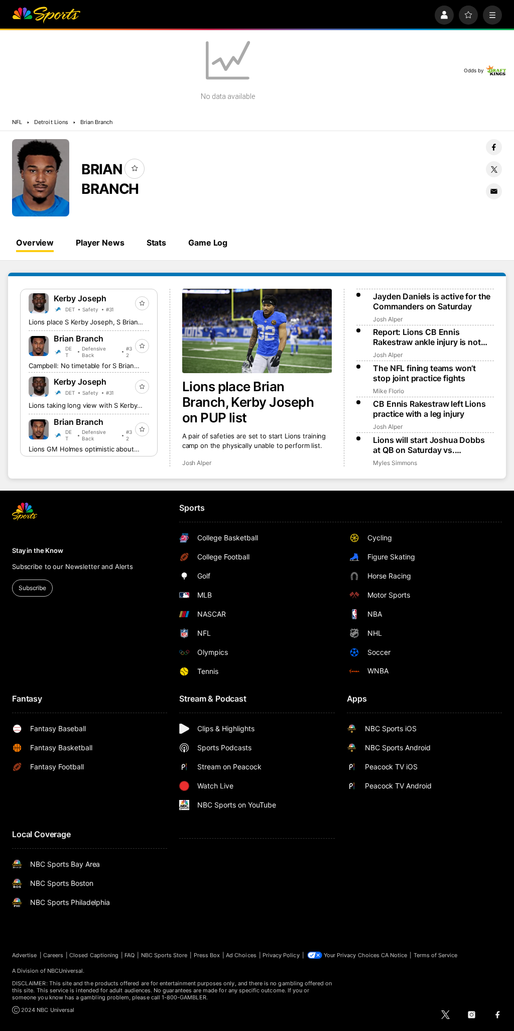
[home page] (46, 15)
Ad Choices (241, 955)
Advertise (24, 955)
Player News (100, 243)
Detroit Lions (51, 122)
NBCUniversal (65, 970)
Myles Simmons (395, 463)
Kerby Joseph (80, 298)
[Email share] (494, 191)
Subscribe (32, 588)
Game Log (207, 243)
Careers (53, 955)
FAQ (129, 955)
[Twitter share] (494, 169)
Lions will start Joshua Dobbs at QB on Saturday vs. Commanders (428, 445)
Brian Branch (96, 122)
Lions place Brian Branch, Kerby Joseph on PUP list (248, 402)
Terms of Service (436, 955)
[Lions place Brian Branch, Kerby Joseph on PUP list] (257, 331)
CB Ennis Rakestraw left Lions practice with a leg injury (429, 409)
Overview (35, 243)
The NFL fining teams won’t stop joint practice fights (424, 373)
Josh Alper (196, 463)
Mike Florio (388, 391)
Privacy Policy (281, 955)
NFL (17, 122)
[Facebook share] (494, 147)
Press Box (207, 955)
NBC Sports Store (164, 955)
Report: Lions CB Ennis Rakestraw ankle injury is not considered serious (426, 337)
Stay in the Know (37, 550)
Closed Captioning (93, 955)
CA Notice (394, 955)
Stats (156, 243)
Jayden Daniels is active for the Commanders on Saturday (431, 301)
